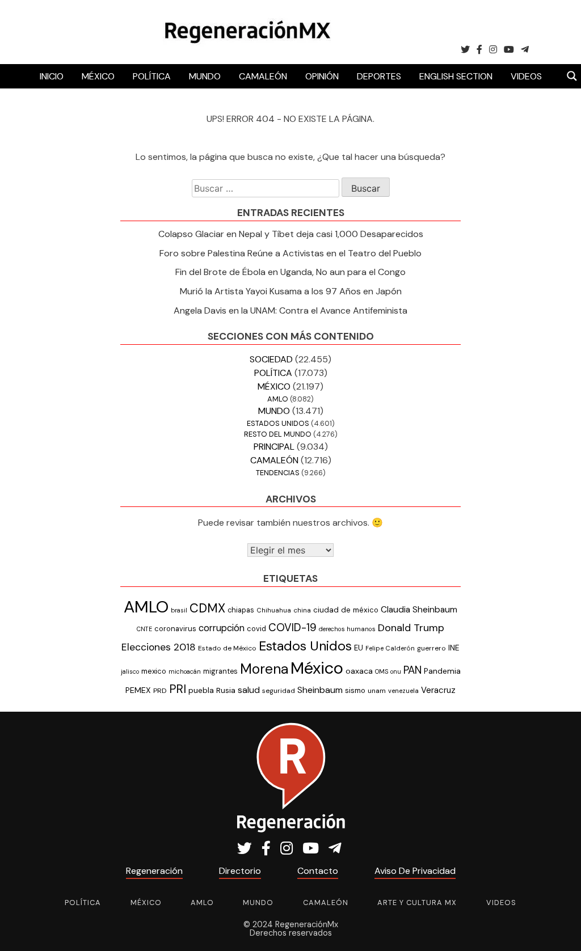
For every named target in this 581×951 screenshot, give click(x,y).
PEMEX (138, 690)
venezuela (403, 691)
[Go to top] (560, 929)
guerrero (431, 648)
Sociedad (271, 359)
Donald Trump (411, 628)
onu (395, 671)
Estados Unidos (278, 423)
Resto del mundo (277, 434)
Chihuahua (273, 610)
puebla (201, 690)
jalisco (130, 671)
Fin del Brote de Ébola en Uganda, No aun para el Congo (290, 272)
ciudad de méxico (345, 610)
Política (152, 76)
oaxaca (359, 671)
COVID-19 (292, 627)
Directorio (240, 871)
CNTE (144, 629)
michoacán (185, 671)
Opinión (322, 76)
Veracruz (438, 690)
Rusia (225, 690)
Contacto (317, 871)
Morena (264, 669)
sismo (355, 690)
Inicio (52, 76)
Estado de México (227, 648)
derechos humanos (347, 629)
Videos (526, 76)
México (98, 76)
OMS (381, 671)
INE (454, 648)
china (302, 610)
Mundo (205, 76)
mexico (153, 671)
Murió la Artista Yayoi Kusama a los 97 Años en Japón (291, 291)
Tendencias (278, 472)
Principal (274, 447)
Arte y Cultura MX (417, 902)
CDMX (207, 608)
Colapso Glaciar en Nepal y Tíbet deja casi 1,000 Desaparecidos (290, 234)
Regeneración (154, 871)
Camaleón (263, 76)
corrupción (222, 628)
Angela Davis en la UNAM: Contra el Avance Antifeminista (290, 310)
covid (256, 628)
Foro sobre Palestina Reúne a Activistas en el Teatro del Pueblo (290, 253)
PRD (160, 690)
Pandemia (442, 671)
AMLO (277, 399)
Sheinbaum (320, 690)
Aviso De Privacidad (415, 871)
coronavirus (175, 628)
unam (377, 690)
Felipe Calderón (390, 648)
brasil (179, 610)
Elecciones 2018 (158, 647)
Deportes (379, 76)
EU (358, 648)
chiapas (241, 610)
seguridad (278, 690)
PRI (177, 689)
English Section (455, 76)
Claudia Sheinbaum (419, 609)
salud (249, 690)
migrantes (220, 671)
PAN (412, 670)
